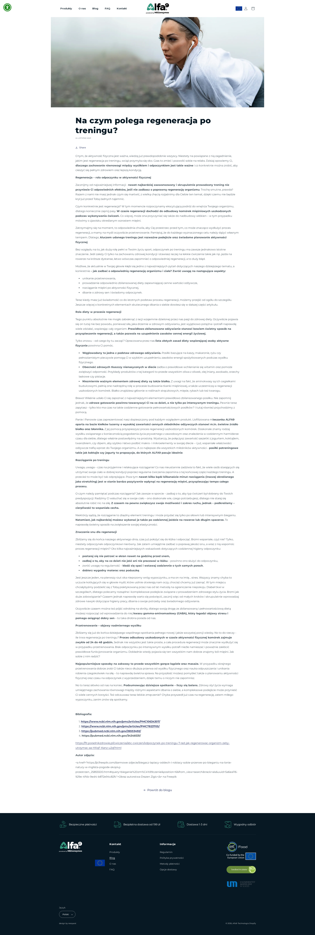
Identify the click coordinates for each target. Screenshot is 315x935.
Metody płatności (170, 863)
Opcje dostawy (168, 869)
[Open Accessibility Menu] (7, 7)
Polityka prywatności (172, 858)
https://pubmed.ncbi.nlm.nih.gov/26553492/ (111, 731)
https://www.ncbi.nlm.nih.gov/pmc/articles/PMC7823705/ (120, 726)
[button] (253, 8)
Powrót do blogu (159, 790)
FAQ (112, 869)
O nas (112, 863)
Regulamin (166, 852)
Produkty (114, 852)
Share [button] (82, 147)
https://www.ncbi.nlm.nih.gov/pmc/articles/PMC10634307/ (120, 721)
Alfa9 (235, 923)
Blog (112, 858)
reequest (72, 923)
